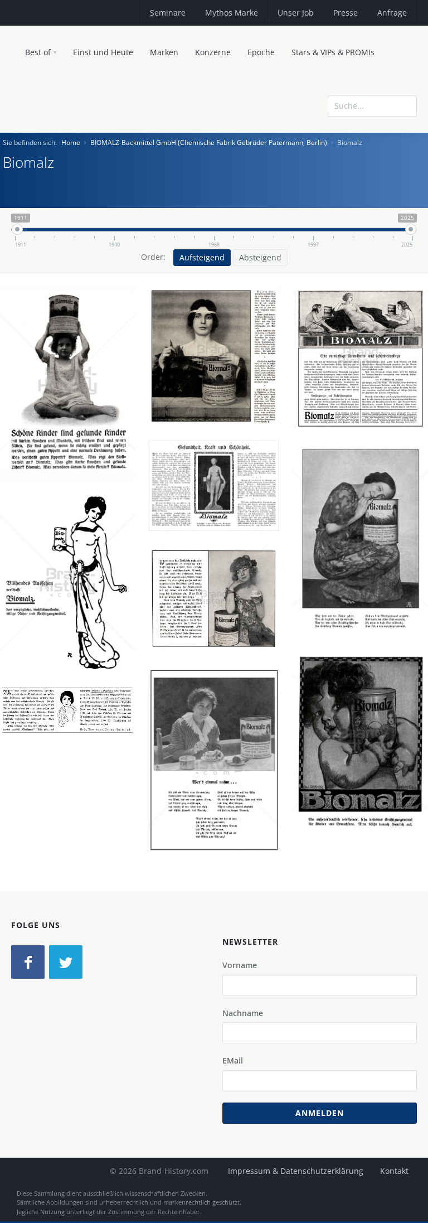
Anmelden (319, 1113)
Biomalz (72, 378)
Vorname (239, 965)
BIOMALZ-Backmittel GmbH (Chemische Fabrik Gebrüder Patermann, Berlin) (208, 142)
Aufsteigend (202, 257)
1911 (72, 430)
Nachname (242, 1013)
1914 (218, 808)
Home (70, 142)
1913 (364, 587)
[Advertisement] (336, 185)
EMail (232, 1060)
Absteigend (260, 257)
